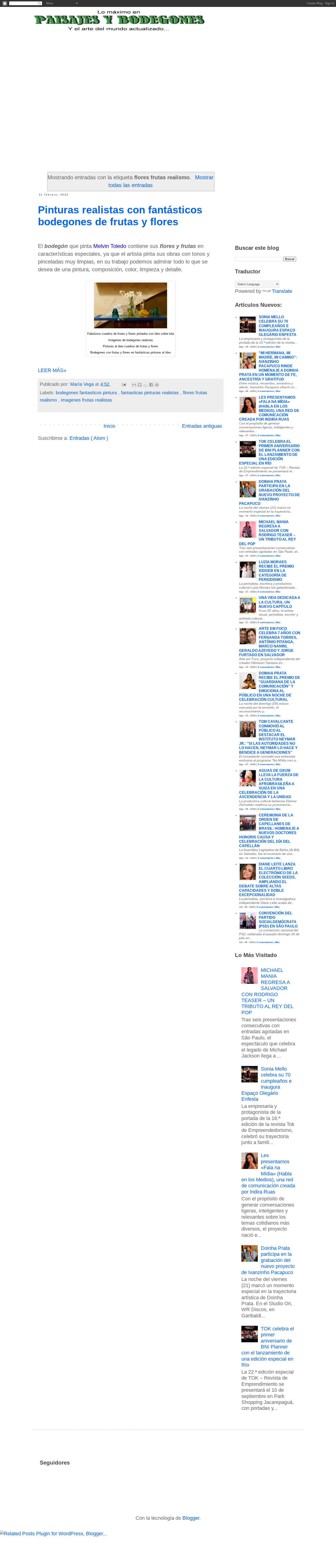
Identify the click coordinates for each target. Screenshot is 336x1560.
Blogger (190, 1518)
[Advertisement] (150, 60)
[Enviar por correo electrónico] (134, 384)
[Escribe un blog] (139, 384)
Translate (282, 291)
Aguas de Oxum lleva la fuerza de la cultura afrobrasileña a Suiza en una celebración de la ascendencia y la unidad (269, 784)
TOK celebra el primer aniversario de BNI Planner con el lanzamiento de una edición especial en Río (267, 1347)
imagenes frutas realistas (86, 399)
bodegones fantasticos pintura (87, 392)
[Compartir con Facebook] (151, 384)
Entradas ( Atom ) (88, 438)
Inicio (109, 426)
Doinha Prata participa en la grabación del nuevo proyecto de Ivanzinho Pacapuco (268, 1260)
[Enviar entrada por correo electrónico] (124, 384)
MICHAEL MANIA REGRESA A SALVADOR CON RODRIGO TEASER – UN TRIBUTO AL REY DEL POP (267, 991)
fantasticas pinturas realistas (150, 392)
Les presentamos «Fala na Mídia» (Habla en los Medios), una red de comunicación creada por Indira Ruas (268, 1173)
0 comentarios (266, 346)
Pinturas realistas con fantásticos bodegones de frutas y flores (120, 216)
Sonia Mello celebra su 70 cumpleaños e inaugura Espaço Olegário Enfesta (277, 326)
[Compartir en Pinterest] (157, 384)
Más (278, 346)
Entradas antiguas (202, 426)
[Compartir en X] (145, 384)
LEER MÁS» (52, 370)
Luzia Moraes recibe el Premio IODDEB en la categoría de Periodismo (276, 571)
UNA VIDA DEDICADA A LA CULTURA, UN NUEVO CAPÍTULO (279, 602)
